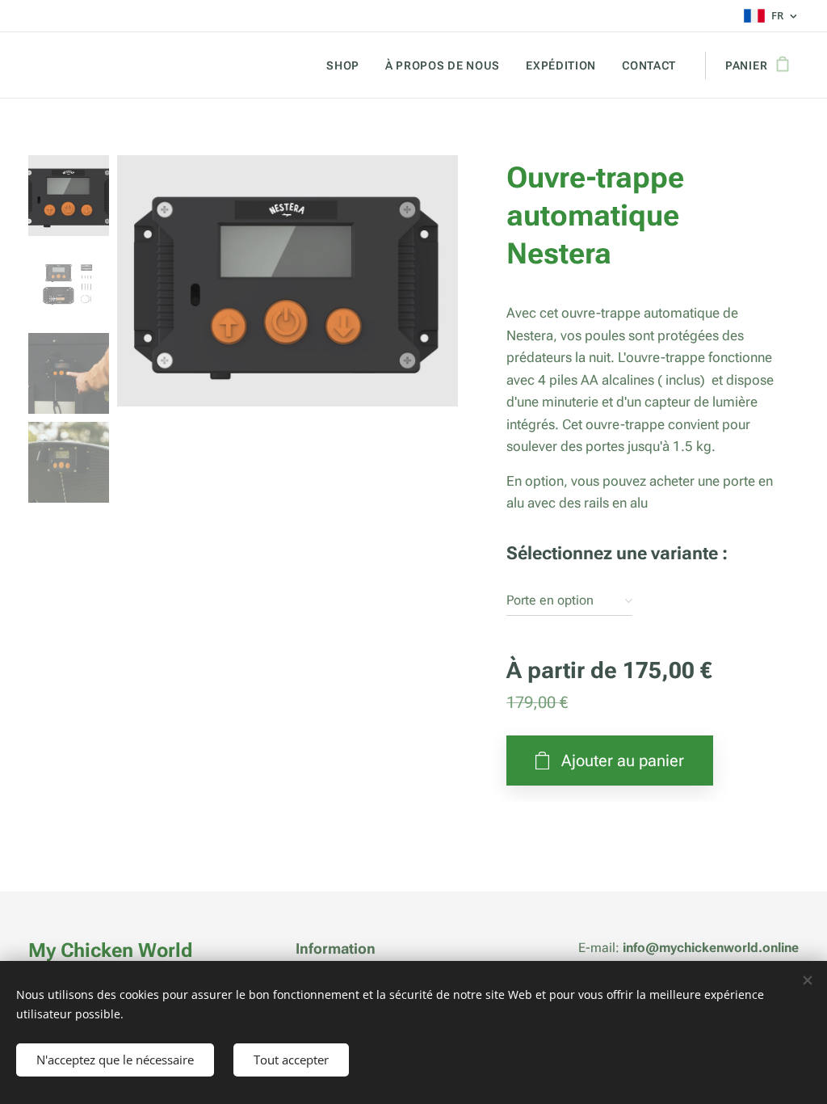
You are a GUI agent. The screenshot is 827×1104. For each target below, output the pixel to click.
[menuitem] (347, 65)
